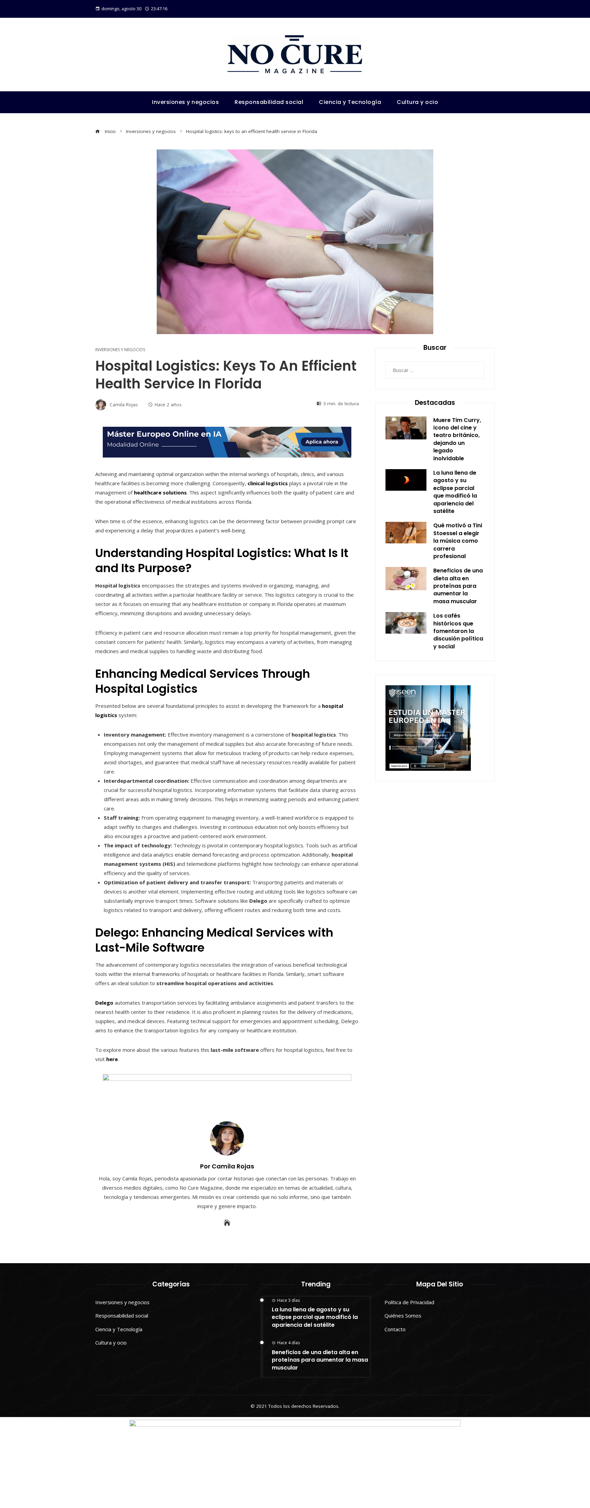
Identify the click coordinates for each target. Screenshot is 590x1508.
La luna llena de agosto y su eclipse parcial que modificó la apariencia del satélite (455, 492)
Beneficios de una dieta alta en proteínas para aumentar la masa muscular (458, 586)
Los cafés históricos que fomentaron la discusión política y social (458, 631)
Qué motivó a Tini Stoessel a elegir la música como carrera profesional (457, 540)
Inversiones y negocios (120, 350)
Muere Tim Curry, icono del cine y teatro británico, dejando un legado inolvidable (457, 439)
